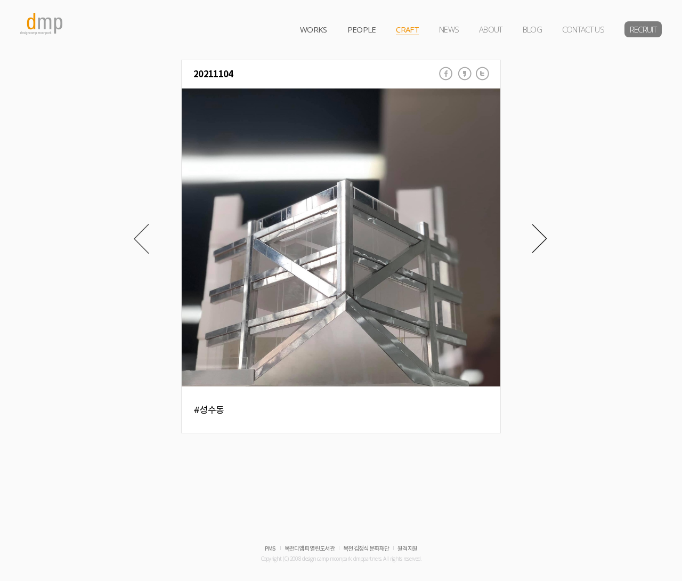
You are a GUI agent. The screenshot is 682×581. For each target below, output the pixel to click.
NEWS (449, 29)
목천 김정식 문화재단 (366, 548)
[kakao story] (465, 73)
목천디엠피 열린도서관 (310, 548)
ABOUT (490, 29)
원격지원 (407, 548)
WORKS (313, 29)
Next (539, 239)
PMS (270, 548)
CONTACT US (583, 29)
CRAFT (407, 29)
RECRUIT (643, 29)
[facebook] (446, 73)
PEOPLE (361, 29)
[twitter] (483, 73)
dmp (41, 24)
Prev (141, 239)
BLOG (532, 29)
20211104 (213, 74)
